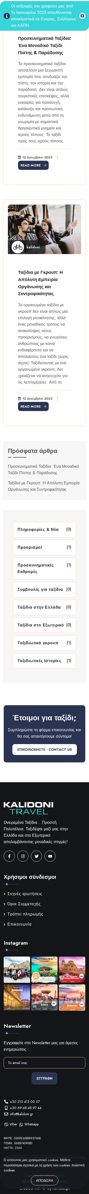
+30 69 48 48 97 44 (26, 1107)
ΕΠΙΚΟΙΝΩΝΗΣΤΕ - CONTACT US (44, 749)
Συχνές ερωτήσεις (24, 894)
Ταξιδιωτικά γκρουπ (38, 643)
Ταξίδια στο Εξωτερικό (41, 625)
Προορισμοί (30, 547)
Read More (31, 165)
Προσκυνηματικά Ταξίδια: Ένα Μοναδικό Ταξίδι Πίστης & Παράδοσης (44, 45)
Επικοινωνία (19, 924)
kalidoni (33, 247)
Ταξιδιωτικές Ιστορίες (39, 661)
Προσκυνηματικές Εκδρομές (36, 568)
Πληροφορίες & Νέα (38, 529)
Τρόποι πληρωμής (25, 914)
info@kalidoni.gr (21, 1114)
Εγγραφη (44, 1078)
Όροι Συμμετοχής (24, 904)
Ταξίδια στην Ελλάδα (39, 607)
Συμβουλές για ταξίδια (40, 589)
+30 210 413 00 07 (25, 1101)
